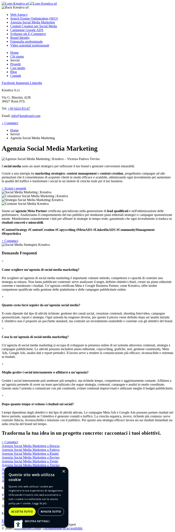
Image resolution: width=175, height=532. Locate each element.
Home (14, 52)
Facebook (9, 83)
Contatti (15, 75)
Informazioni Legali (27, 528)
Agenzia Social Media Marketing (32, 22)
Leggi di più (39, 503)
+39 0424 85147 (19, 108)
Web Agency (19, 14)
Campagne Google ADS (26, 30)
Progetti (15, 64)
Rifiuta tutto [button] (51, 511)
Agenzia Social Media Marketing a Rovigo (31, 457)
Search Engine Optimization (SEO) (34, 18)
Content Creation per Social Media (33, 26)
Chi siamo (17, 56)
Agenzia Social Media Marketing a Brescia (31, 446)
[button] (36, 521)
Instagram (23, 83)
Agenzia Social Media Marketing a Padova (31, 450)
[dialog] (36, 497)
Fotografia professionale (26, 41)
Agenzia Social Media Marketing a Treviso (31, 465)
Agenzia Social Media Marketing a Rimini (30, 453)
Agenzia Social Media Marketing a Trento (30, 461)
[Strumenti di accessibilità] (18, 524)
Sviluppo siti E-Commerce (28, 34)
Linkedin (36, 83)
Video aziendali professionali (29, 45)
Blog (13, 72)
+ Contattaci (10, 123)
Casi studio (17, 68)
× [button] (63, 471)
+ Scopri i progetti (14, 188)
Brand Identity (20, 37)
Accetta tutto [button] (22, 511)
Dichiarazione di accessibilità (62, 528)
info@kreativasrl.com (25, 116)
